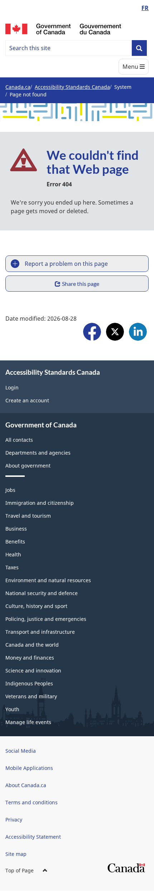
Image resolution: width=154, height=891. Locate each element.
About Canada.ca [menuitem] (25, 785)
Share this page (80, 283)
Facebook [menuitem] (92, 332)
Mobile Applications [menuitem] (29, 768)
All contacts (19, 439)
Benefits (15, 541)
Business (16, 528)
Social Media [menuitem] (20, 750)
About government (27, 465)
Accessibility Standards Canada (72, 86)
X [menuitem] (115, 332)
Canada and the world (32, 644)
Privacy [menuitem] (13, 819)
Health (13, 554)
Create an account (27, 400)
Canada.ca (17, 86)
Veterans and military (31, 696)
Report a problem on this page (66, 264)
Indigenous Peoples (29, 683)
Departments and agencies (38, 452)
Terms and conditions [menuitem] (31, 802)
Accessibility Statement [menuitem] (33, 836)
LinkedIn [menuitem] (138, 332)
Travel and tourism (28, 515)
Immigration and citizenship (39, 502)
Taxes (12, 567)
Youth (12, 709)
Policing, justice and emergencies (45, 618)
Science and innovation (33, 670)
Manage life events (28, 722)
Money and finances (29, 657)
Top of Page (19, 870)
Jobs (10, 490)
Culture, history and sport (36, 606)
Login (12, 387)
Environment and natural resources (48, 580)
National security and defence (41, 593)
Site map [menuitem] (16, 854)
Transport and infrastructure (40, 631)
